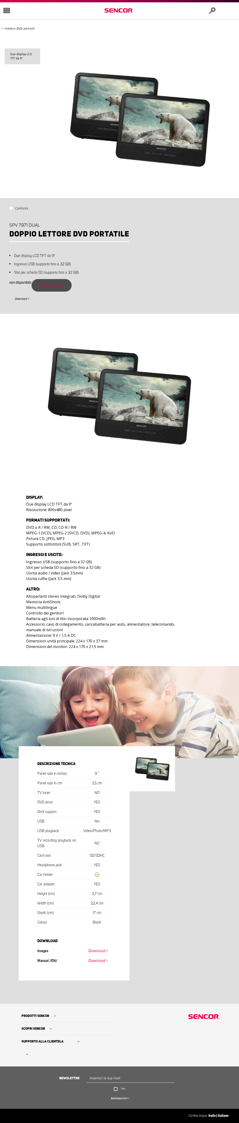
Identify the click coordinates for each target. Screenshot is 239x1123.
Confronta (21, 208)
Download (21, 298)
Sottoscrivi (119, 1098)
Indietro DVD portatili (20, 28)
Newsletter (69, 1078)
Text (123, 1088)
